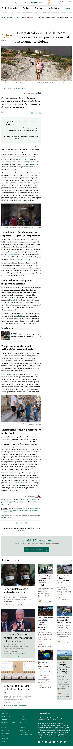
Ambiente (4, 13)
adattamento (23, 449)
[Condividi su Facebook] (32, 113)
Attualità (4, 714)
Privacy (22, 728)
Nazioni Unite (13, 473)
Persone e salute (66, 13)
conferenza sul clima (21, 483)
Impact (68, 8)
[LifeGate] (36, 2)
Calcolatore (5, 736)
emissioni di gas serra (8, 162)
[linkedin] (61, 742)
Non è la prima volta (8, 374)
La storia (23, 722)
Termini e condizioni (26, 735)
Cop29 (3, 113)
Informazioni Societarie (24, 731)
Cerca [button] (25, 3)
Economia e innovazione (29, 13)
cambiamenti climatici (22, 259)
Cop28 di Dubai (6, 517)
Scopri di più (21, 530)
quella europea (13, 254)
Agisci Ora (53, 8)
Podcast (39, 8)
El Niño (20, 316)
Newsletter (16, 2)
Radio (26, 8)
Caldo (39, 515)
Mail (21, 725)
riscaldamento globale (20, 159)
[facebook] (39, 742)
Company (23, 714)
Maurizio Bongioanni (19, 88)
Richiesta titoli (6, 730)
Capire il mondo (9, 8)
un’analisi (4, 190)
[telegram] (65, 742)
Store (11, 2)
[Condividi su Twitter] (36, 113)
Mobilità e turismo (44, 13)
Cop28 (10, 483)
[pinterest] (46, 742)
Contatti (23, 717)
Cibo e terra (55, 13)
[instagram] (57, 742)
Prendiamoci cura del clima (6, 38)
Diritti (11, 13)
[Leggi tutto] (70, 560)
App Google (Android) (8, 722)
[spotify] (50, 742)
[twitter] (43, 742)
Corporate (5, 733)
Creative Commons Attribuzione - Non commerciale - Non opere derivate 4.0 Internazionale (21, 510)
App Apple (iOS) (6, 719)
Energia (17, 13)
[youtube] (54, 742)
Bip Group (16, 656)
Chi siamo (23, 719)
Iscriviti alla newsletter (35, 549)
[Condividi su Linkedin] (40, 113)
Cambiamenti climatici (29, 515)
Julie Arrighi (5, 437)
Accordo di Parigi (16, 300)
